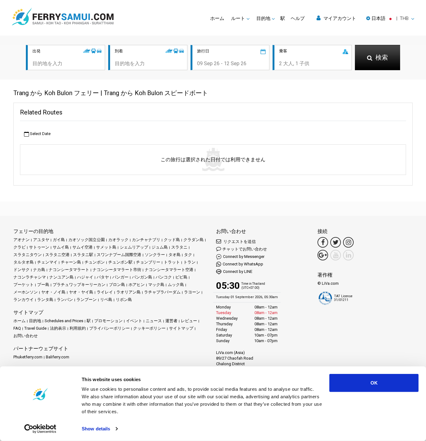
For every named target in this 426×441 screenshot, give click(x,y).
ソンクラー (155, 254)
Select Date (40, 133)
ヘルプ (298, 18)
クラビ (19, 247)
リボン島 (124, 299)
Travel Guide (35, 328)
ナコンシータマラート (69, 269)
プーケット (23, 284)
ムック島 (176, 284)
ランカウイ (23, 299)
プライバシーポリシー (109, 328)
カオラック (118, 239)
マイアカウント (339, 18)
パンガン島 (142, 277)
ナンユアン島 (61, 277)
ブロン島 (117, 284)
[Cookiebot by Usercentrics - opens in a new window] (40, 429)
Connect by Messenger (243, 256)
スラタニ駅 (83, 254)
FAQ (17, 328)
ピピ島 (181, 277)
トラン (189, 262)
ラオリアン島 (128, 292)
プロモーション (108, 320)
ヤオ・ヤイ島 (81, 292)
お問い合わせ (25, 335)
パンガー (120, 277)
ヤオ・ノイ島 (53, 292)
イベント (134, 320)
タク (188, 254)
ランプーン (86, 299)
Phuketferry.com (27, 357)
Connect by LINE (237, 271)
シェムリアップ (134, 247)
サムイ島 (61, 247)
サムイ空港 (82, 247)
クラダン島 (193, 239)
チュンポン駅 (120, 262)
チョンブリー (148, 262)
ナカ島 (39, 269)
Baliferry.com (57, 357)
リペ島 (106, 299)
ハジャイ (85, 277)
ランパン (65, 299)
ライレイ (105, 292)
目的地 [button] (263, 18)
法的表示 (58, 328)
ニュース (154, 320)
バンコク (164, 277)
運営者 (171, 320)
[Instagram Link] (348, 242)
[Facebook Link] (322, 242)
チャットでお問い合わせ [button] (244, 249)
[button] (390, 18)
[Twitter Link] (335, 242)
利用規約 (78, 328)
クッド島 (172, 239)
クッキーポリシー (149, 328)
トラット (172, 262)
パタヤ (103, 277)
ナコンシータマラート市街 (117, 269)
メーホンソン (25, 292)
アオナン (21, 239)
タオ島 (174, 254)
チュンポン (95, 262)
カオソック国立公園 (86, 239)
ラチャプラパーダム (162, 292)
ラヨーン (192, 292)
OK (374, 382)
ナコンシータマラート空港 (169, 269)
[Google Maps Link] (322, 255)
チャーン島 (71, 262)
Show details (96, 428)
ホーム (217, 18)
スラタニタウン (27, 254)
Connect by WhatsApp (243, 264)
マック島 (156, 284)
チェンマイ (47, 262)
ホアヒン (136, 284)
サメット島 (106, 247)
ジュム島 (160, 247)
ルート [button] (238, 18)
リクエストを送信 (239, 241)
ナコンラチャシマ (29, 277)
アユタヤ (41, 239)
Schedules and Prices (64, 320)
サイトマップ (181, 328)
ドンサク (21, 269)
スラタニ (179, 247)
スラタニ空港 (57, 254)
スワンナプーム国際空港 (119, 254)
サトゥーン (39, 247)
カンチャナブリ (146, 239)
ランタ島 (45, 299)
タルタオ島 (23, 262)
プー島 (43, 284)
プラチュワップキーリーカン (79, 284)
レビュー (189, 320)
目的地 (35, 320)
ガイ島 (59, 239)
